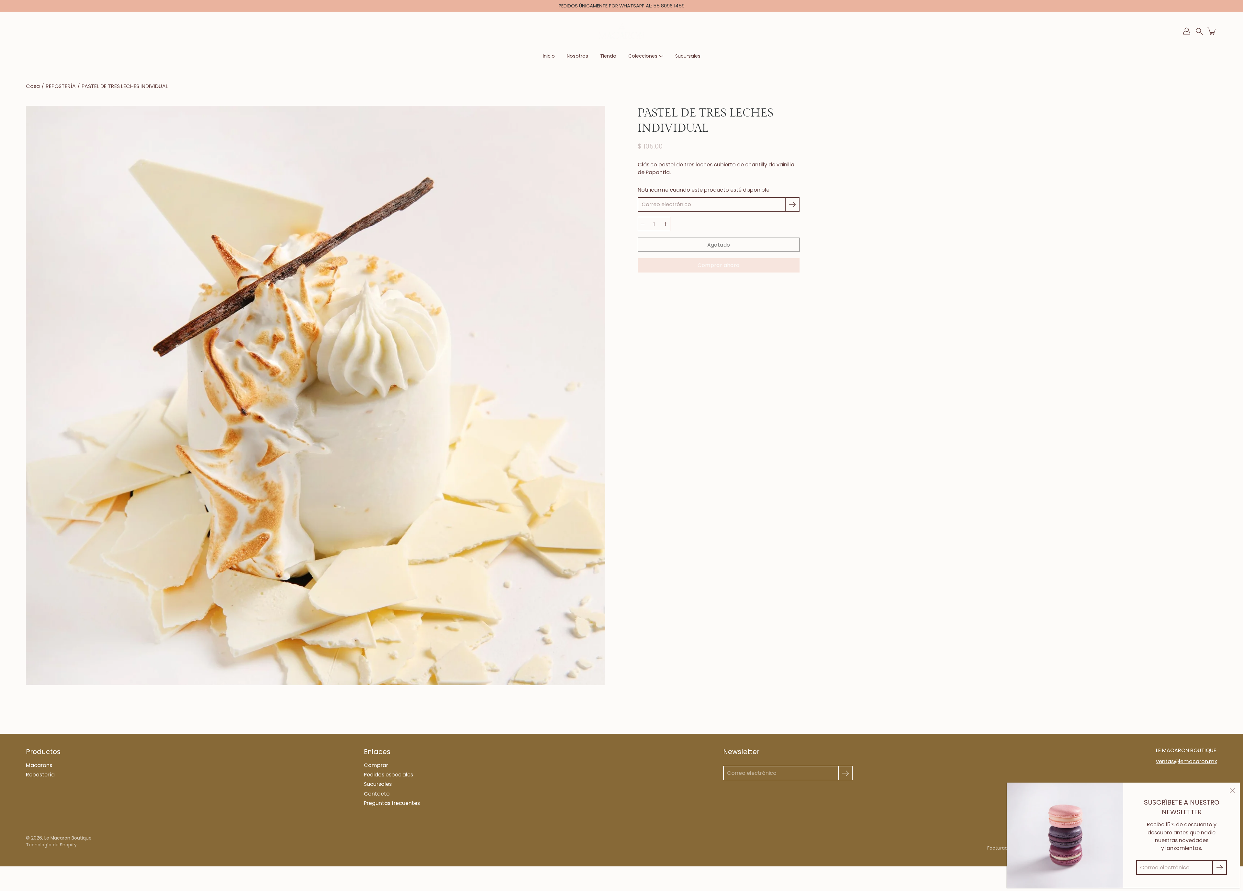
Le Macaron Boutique (68, 838)
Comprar (376, 765)
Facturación (1000, 848)
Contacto (377, 793)
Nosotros (577, 56)
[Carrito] (1212, 31)
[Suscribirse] (792, 204)
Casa (33, 86)
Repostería (40, 774)
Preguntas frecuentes (392, 803)
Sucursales (687, 56)
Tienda (608, 56)
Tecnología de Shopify (51, 845)
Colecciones (642, 56)
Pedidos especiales (388, 774)
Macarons (39, 765)
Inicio (549, 56)
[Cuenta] (1186, 31)
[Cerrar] (1232, 790)
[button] (1199, 31)
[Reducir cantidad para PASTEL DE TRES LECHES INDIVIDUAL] (642, 224)
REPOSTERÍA (61, 86)
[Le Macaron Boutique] (621, 31)
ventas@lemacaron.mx (1186, 761)
